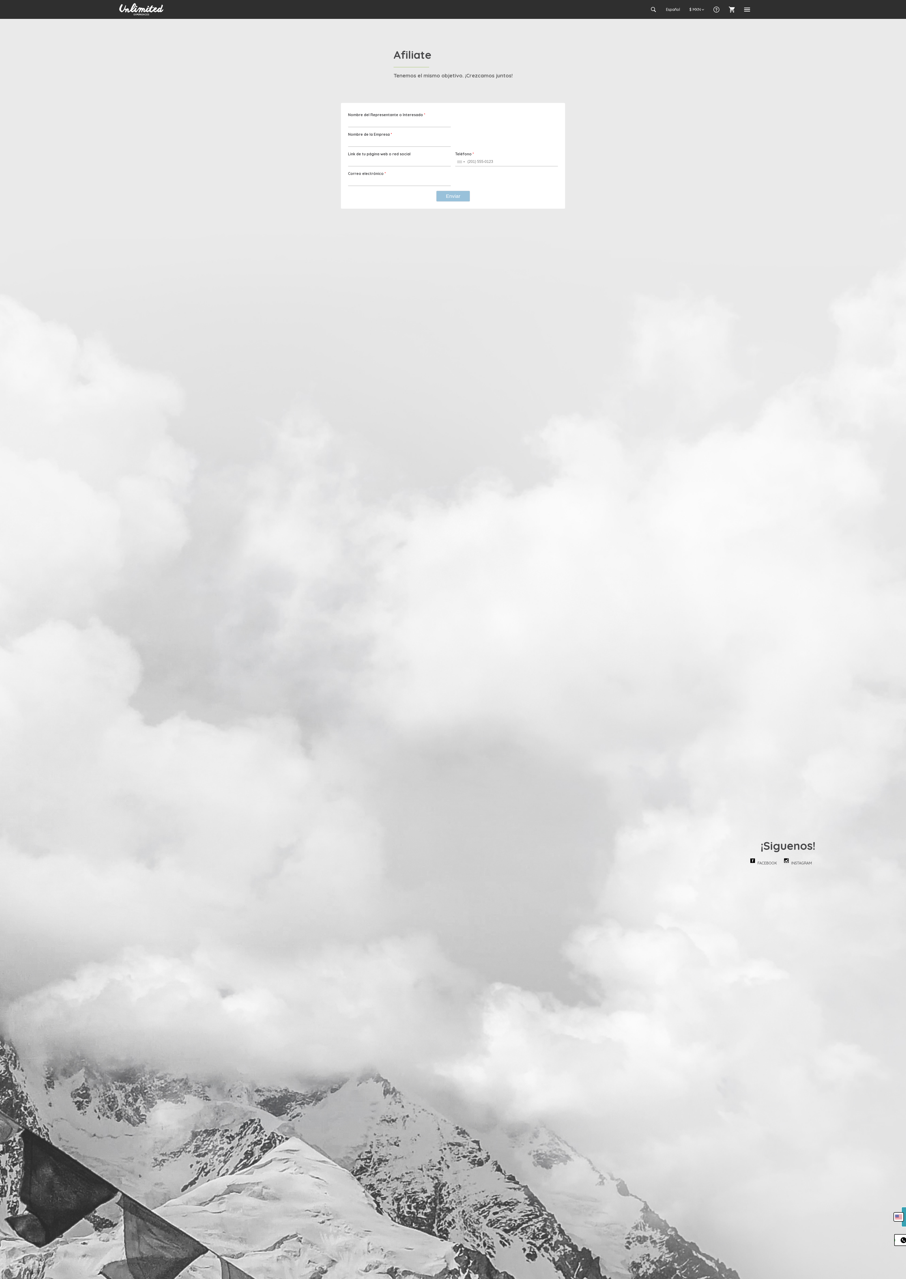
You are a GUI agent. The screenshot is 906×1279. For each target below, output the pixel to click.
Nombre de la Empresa (370, 134)
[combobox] (460, 162)
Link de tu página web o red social (379, 154)
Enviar (453, 196)
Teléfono (464, 154)
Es (673, 9)
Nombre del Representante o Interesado (386, 114)
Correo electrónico (367, 173)
